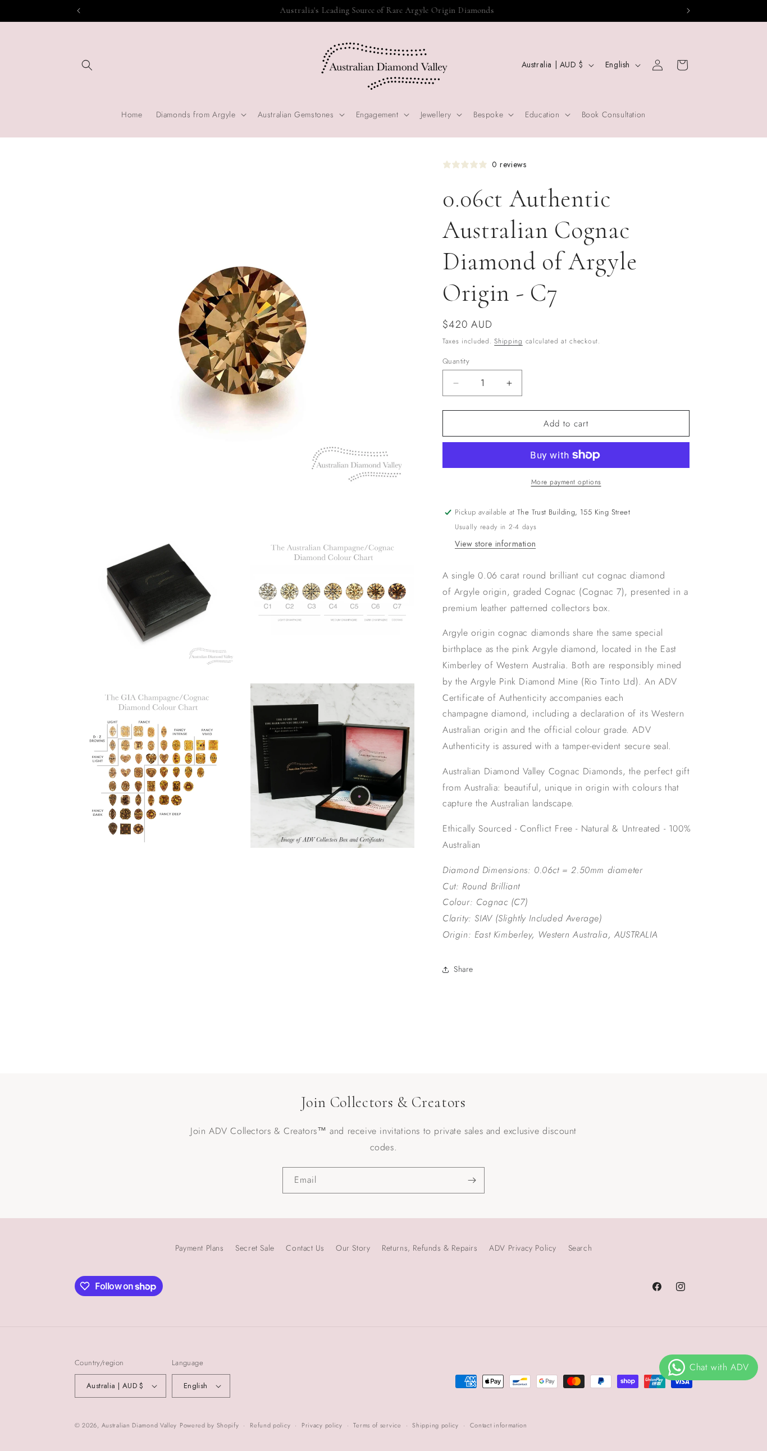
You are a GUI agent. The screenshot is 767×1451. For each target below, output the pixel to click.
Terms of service (377, 1425)
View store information (495, 543)
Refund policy (270, 1425)
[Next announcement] (688, 10)
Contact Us (305, 1247)
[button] (87, 65)
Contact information (498, 1425)
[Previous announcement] (78, 10)
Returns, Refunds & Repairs (430, 1247)
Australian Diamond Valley (139, 1425)
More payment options (566, 482)
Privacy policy (322, 1425)
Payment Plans (199, 1247)
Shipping (508, 341)
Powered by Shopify (209, 1425)
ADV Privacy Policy (522, 1247)
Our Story (353, 1247)
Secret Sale (255, 1247)
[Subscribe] (471, 1180)
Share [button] (463, 969)
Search (580, 1247)
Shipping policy (435, 1425)
